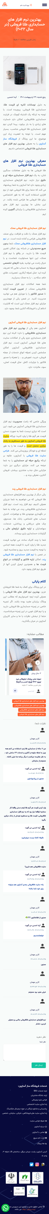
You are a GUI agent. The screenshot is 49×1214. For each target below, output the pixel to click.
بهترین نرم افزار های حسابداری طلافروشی (29, 705)
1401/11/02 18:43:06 (38, 861)
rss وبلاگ (41, 1143)
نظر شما (43, 1042)
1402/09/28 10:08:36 (38, 743)
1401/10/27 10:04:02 (38, 912)
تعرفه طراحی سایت (37, 1121)
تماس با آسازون (38, 1132)
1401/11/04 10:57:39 (38, 802)
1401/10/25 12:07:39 (38, 1014)
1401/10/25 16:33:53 (38, 987)
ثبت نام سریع (39, 1138)
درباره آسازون (39, 1126)
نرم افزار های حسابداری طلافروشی (32, 710)
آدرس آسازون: (41, 1151)
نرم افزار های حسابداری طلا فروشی (31, 714)
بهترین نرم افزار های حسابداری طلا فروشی (29, 701)
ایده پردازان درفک (28, 1209)
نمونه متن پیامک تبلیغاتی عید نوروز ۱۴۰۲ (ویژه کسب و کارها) (28, 680)
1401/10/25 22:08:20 (38, 959)
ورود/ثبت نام (24, 5)
